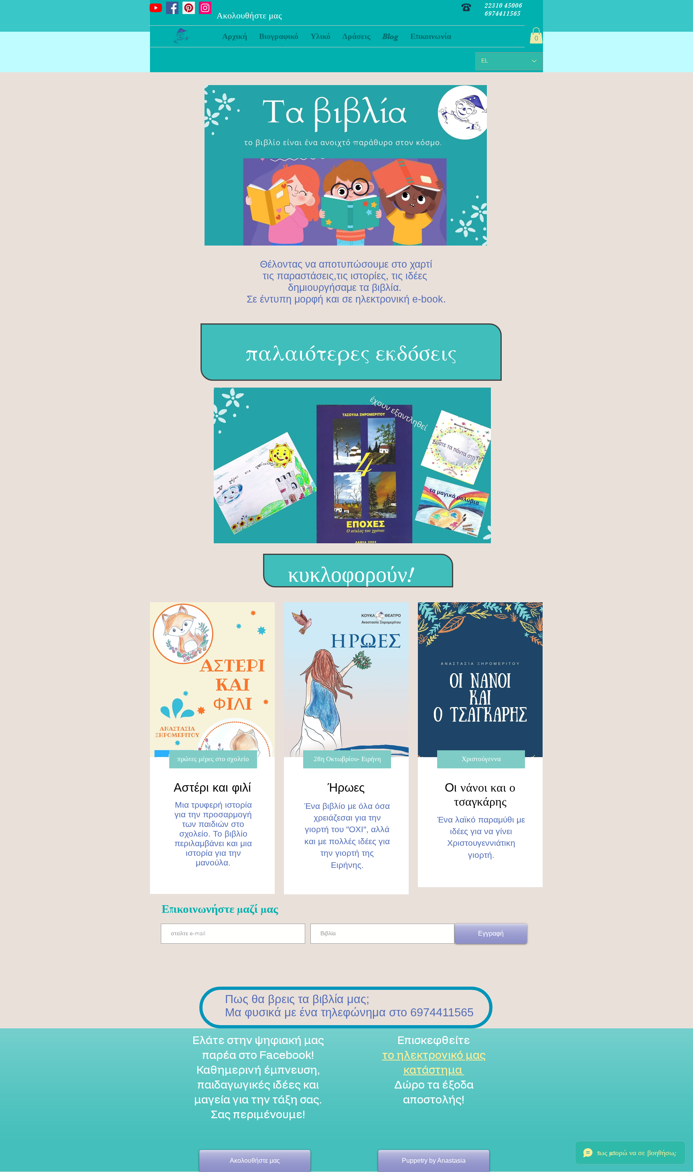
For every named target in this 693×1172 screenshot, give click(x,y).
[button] (320, 36)
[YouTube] (156, 8)
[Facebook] (172, 8)
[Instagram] (205, 8)
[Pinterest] (188, 8)
